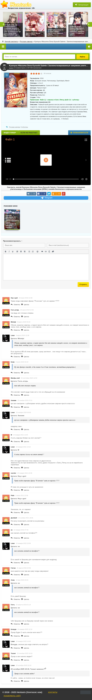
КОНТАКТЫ (52, 692)
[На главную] (18, 5)
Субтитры (24, 127)
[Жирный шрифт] (5, 251)
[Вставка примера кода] (46, 251)
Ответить (17, 304)
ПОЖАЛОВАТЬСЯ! (80, 133)
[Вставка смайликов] (37, 251)
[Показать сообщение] (45, 669)
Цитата (26, 304)
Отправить (83, 284)
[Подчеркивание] (12, 251)
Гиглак (13, 568)
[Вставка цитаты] (42, 251)
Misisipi (13, 322)
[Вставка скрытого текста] (53, 251)
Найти (82, 57)
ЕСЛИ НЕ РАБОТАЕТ (29, 133)
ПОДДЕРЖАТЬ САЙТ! (12, 696)
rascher (13, 473)
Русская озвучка (26, 41)
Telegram (48, 198)
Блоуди (13, 629)
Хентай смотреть (11, 41)
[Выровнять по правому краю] (24, 251)
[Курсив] (9, 251)
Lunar (11, 68)
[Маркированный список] (29, 251)
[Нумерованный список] (33, 251)
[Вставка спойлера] (49, 251)
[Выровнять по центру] (21, 251)
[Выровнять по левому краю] (17, 251)
